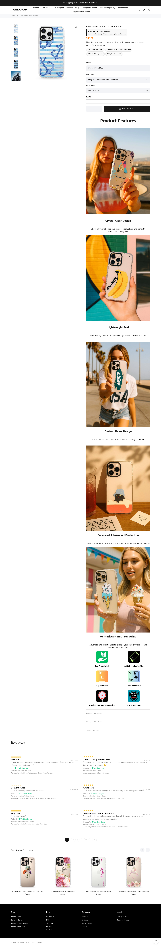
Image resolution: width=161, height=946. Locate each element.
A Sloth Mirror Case (103, 773)
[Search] (140, 10)
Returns (49, 926)
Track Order (50, 930)
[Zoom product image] (76, 27)
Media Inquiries (87, 923)
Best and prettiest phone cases (98, 813)
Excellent (15, 759)
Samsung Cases (16, 920)
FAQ (47, 920)
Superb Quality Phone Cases (96, 759)
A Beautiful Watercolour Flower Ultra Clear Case (112, 827)
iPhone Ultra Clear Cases (19, 923)
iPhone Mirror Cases (18, 926)
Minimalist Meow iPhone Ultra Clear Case (110, 798)
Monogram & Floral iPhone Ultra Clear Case (133, 891)
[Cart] (144, 10)
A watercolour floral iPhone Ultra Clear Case (27, 891)
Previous (26, 52)
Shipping (49, 923)
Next (76, 52)
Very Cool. (16, 813)
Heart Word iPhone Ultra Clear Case (98, 891)
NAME (88, 97)
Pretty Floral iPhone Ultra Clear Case (63, 891)
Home (13, 16)
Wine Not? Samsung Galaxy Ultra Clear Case (38, 773)
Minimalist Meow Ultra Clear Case (35, 824)
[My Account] (148, 10)
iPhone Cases (16, 916)
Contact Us (50, 916)
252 (87, 840)
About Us (85, 916)
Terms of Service (123, 920)
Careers (84, 926)
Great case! (88, 787)
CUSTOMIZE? (91, 85)
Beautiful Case (18, 787)
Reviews (85, 920)
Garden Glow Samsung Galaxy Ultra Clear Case (39, 798)
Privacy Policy (122, 916)
